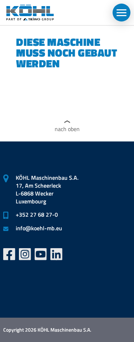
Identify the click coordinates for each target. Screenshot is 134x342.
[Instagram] (25, 254)
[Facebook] (9, 254)
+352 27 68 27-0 (37, 214)
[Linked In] (56, 254)
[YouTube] (41, 254)
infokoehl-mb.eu (39, 228)
